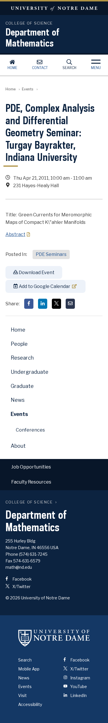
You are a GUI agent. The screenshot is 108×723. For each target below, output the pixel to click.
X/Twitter (21, 586)
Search (69, 68)
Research (22, 358)
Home (12, 68)
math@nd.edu (18, 567)
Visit (22, 695)
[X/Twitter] (56, 304)
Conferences (30, 430)
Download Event (36, 272)
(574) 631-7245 (33, 554)
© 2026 (12, 597)
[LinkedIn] (42, 304)
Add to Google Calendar (44, 286)
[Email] (70, 304)
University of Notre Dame (54, 8)
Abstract (15, 234)
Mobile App (28, 668)
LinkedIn (78, 695)
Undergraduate (29, 372)
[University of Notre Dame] (54, 637)
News (17, 400)
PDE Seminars (51, 254)
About (18, 446)
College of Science (29, 502)
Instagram (79, 677)
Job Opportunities (31, 467)
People (19, 344)
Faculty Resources (31, 482)
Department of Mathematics (32, 37)
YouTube (78, 686)
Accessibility (30, 704)
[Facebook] (28, 304)
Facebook (22, 579)
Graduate (22, 386)
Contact (40, 68)
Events (27, 89)
